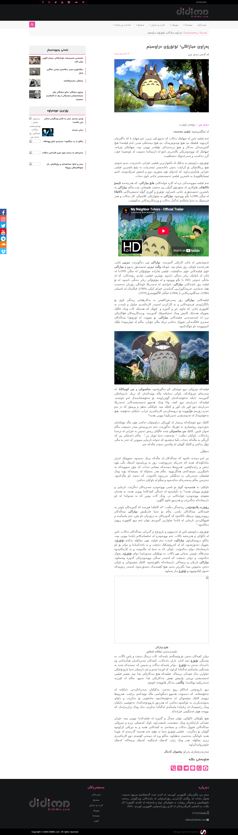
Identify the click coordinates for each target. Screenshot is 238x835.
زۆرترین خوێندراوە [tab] (57, 110)
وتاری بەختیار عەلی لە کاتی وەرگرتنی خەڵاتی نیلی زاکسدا (63, 120)
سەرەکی (201, 25)
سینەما (189, 25)
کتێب (96, 821)
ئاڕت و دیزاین (96, 805)
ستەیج (140, 25)
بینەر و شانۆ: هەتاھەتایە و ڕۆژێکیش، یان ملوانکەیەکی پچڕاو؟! (65, 166)
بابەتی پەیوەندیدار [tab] (57, 50)
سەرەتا (203, 32)
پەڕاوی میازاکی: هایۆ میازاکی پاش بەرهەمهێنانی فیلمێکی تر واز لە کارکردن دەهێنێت (64, 95)
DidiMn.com (54, 831)
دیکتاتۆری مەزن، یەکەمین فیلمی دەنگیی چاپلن (65, 71)
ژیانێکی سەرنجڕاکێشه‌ (73, 81)
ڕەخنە (195, 32)
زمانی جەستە (77, 130)
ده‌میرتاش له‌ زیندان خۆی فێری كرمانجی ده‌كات (62, 153)
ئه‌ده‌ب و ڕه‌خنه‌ (122, 25)
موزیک (174, 25)
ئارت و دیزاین (158, 25)
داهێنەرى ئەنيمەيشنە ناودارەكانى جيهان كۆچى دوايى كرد (62, 60)
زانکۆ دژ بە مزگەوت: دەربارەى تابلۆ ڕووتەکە (63, 141)
